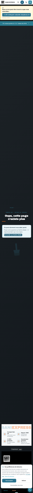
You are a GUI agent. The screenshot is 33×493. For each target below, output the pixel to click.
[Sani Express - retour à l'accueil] (8, 2)
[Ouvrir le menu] (30, 2)
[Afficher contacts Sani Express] (30, 490)
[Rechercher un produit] (18, 2)
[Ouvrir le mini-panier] (26, 2)
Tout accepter (9, 480)
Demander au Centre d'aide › (13, 235)
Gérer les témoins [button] (9, 476)
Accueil (11, 207)
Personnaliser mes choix (16, 485)
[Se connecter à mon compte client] (22, 2)
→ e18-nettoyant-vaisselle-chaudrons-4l (16, 15)
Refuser (24, 480)
